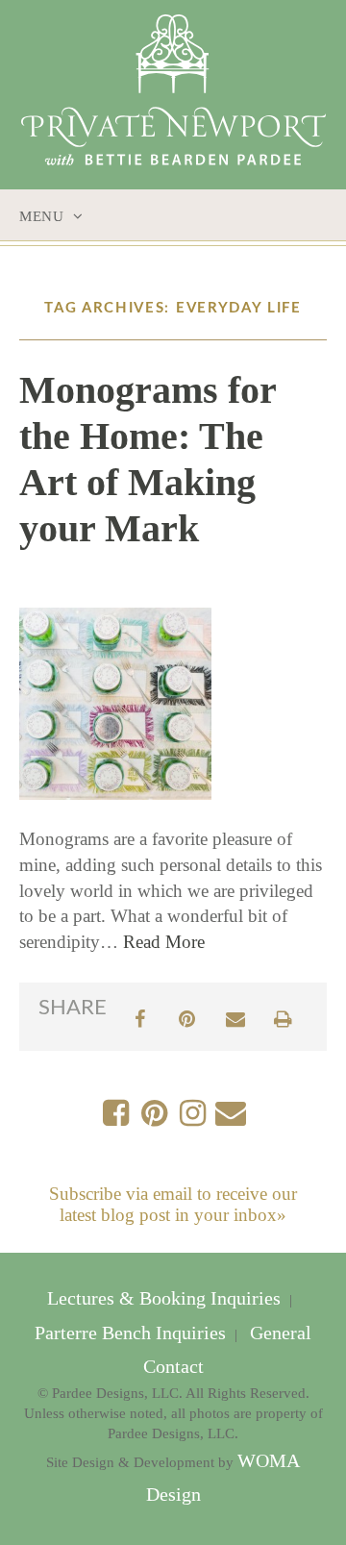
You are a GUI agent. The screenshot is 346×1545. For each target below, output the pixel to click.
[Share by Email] (235, 1016)
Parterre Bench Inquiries (133, 1333)
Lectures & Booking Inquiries (166, 1298)
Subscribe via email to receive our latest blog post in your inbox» (173, 1204)
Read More (164, 942)
